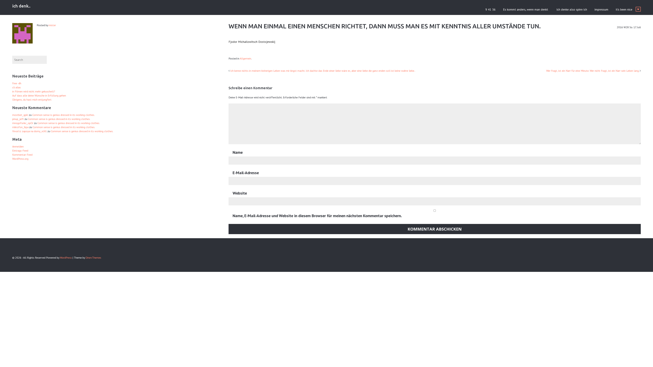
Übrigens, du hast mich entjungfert (32, 99)
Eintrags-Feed (20, 150)
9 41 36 (490, 9)
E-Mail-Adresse (246, 172)
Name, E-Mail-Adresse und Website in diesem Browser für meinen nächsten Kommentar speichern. (317, 215)
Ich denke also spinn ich (571, 9)
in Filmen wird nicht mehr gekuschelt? (33, 91)
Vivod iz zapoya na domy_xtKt (29, 131)
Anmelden (18, 146)
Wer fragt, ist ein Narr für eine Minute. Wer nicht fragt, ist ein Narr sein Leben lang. (592, 70)
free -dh (16, 83)
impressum (601, 9)
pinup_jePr (18, 119)
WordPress (66, 257)
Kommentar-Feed (22, 154)
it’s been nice (624, 9)
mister (52, 25)
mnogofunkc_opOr (22, 123)
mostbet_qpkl (20, 115)
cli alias (16, 87)
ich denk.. (21, 6)
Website (240, 193)
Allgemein (245, 58)
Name (238, 152)
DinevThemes (93, 257)
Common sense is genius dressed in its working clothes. (63, 115)
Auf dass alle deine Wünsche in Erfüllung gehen (39, 95)
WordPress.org (20, 158)
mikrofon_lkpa (20, 127)
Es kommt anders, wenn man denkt (526, 9)
